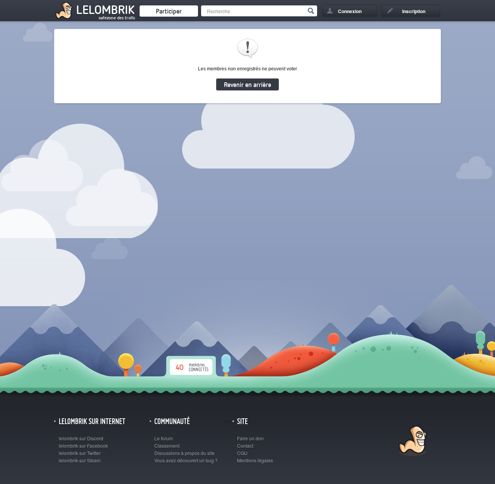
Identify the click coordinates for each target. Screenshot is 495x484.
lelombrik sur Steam (80, 460)
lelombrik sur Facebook (83, 445)
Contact (245, 445)
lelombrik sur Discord (81, 438)
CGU (242, 453)
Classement (166, 445)
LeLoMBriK (411, 441)
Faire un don (250, 438)
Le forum (163, 438)
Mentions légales (255, 460)
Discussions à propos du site (184, 453)
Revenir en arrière (247, 84)
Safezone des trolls (117, 17)
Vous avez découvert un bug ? (186, 460)
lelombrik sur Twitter (80, 453)
